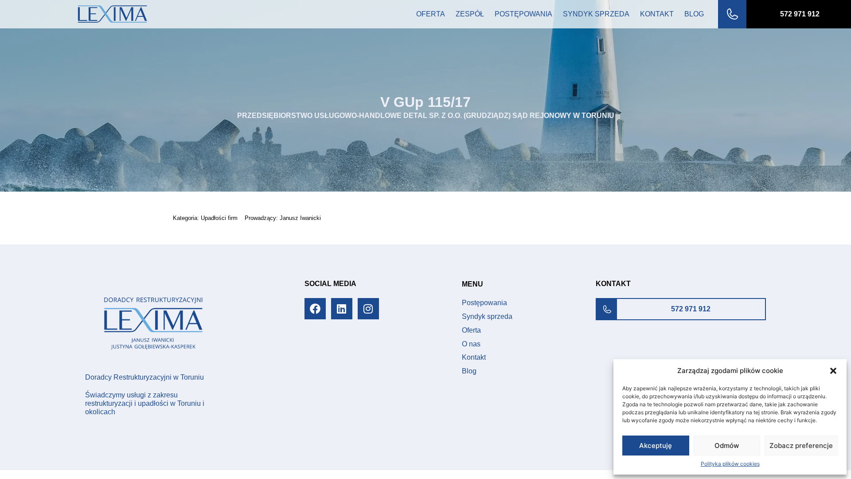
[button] (833, 370)
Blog (694, 14)
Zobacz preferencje (801, 445)
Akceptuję (655, 445)
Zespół (470, 14)
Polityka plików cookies (730, 463)
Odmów (726, 445)
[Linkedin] (341, 308)
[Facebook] (315, 308)
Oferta (430, 14)
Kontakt (657, 14)
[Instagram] (368, 308)
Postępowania (523, 14)
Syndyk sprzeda (596, 14)
